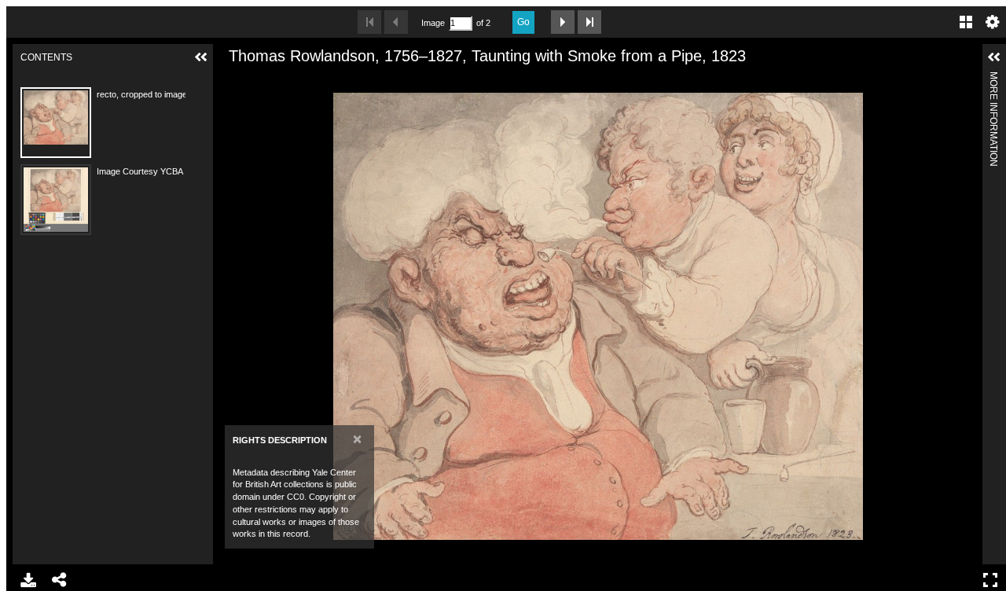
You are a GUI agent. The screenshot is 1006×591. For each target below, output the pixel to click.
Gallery (966, 22)
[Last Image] (589, 22)
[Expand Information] (994, 57)
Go (523, 22)
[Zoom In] (233, 81)
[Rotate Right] (286, 81)
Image (433, 23)
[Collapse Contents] (201, 57)
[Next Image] (562, 22)
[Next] (964, 316)
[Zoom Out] (259, 81)
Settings (992, 22)
